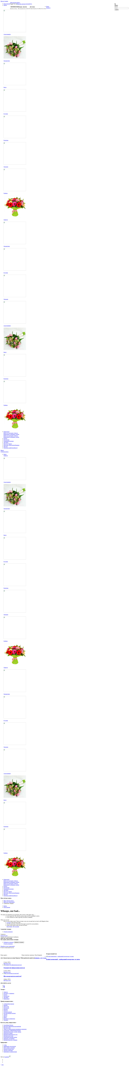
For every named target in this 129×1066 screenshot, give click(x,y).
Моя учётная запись (9, 900)
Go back (9, 922)
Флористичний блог (9, 1049)
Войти (5, 5)
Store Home (9, 926)
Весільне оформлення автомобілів (12, 1026)
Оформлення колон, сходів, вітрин (12, 1031)
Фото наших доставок (9, 1047)
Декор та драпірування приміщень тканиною (15, 1029)
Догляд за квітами (8, 1050)
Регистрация (7, 3)
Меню (2, 450)
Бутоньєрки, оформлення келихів (12, 1030)
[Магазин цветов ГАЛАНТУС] (24, 4)
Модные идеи (7, 963)
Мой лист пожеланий (9, 902)
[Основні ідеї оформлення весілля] (13, 964)
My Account (16, 926)
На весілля (6, 1008)
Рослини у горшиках (9, 993)
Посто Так (6, 1006)
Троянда (6, 992)
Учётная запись (4, 451)
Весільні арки (7, 1027)
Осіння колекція (8, 1012)
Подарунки (6, 996)
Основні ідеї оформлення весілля (14, 968)
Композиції (6, 998)
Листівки (6, 997)
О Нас (5, 1045)
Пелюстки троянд (8, 1033)
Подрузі (6, 1010)
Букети (5, 994)
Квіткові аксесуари (8, 1036)
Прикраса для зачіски (9, 1038)
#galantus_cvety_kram (40, 958)
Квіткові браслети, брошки (10, 1040)
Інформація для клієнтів (10, 1046)
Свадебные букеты (8, 1025)
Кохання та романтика (9, 1018)
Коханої (6, 1009)
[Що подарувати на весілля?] (11, 973)
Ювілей (5, 1005)
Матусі (5, 1016)
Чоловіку (6, 1020)
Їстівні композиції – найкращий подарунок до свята (63, 959)
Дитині (5, 1014)
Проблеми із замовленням (10, 1051)
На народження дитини (10, 1013)
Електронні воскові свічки (10, 1037)
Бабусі (5, 1017)
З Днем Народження (9, 1003)
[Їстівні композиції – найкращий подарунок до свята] (60, 956)
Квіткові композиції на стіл (10, 1034)
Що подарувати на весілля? (13, 976)
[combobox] (121, 8)
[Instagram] (4, 987)
